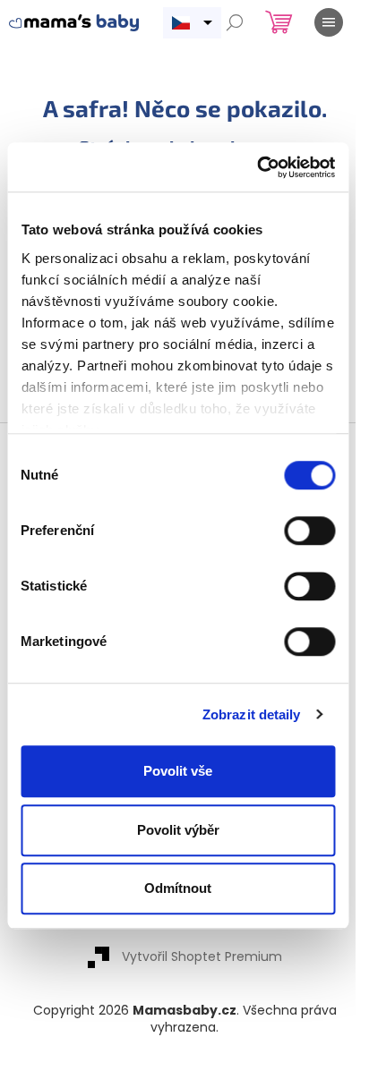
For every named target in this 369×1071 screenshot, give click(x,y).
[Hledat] (235, 22)
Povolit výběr (178, 829)
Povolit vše (177, 770)
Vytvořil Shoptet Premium (202, 956)
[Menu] (329, 22)
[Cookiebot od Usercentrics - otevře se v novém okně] (256, 167)
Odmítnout (177, 888)
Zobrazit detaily (251, 714)
